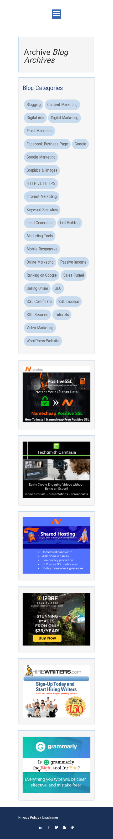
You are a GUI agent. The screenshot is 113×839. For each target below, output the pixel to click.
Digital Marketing (64, 117)
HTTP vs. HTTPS (41, 183)
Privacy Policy (28, 817)
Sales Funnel (73, 275)
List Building (70, 222)
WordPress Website (43, 340)
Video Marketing (40, 327)
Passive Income (73, 262)
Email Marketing (40, 130)
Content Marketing (62, 104)
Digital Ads (35, 117)
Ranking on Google (42, 275)
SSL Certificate (39, 301)
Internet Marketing (42, 196)
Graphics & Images (42, 170)
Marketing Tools (40, 235)
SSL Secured (37, 314)
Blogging (34, 104)
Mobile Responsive (42, 249)
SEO (58, 288)
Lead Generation (40, 222)
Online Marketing (40, 262)
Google (80, 143)
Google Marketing (41, 157)
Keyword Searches (42, 209)
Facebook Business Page (47, 143)
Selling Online (37, 288)
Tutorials (62, 314)
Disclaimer (50, 817)
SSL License (68, 301)
